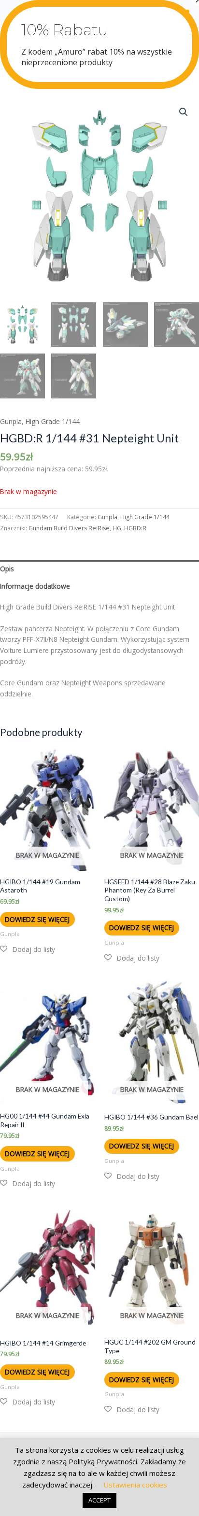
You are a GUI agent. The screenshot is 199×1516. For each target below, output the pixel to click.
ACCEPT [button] (99, 1500)
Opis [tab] (7, 568)
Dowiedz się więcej (37, 919)
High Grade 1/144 (53, 421)
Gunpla (11, 421)
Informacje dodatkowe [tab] (35, 586)
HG (117, 528)
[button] (183, 112)
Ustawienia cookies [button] (135, 1484)
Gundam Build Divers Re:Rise (69, 528)
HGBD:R (135, 528)
